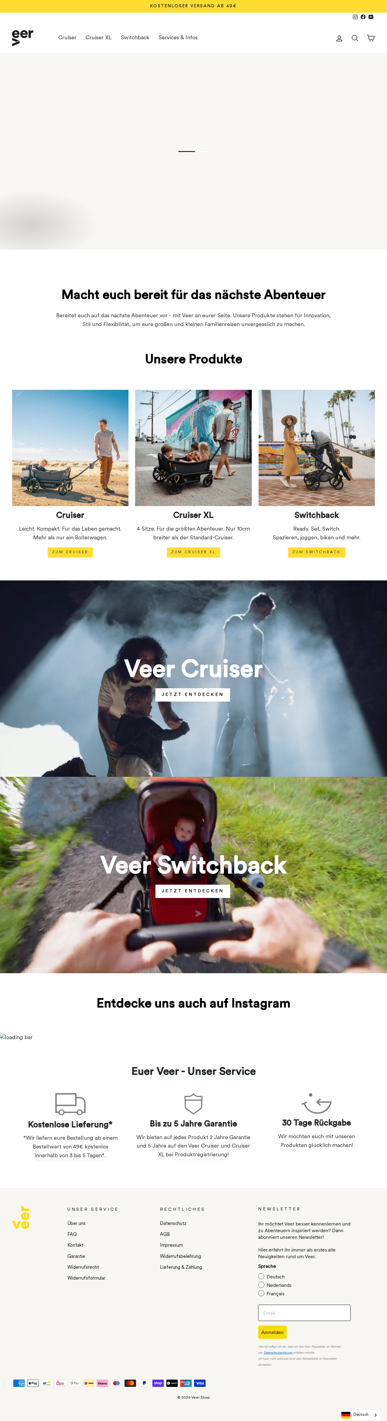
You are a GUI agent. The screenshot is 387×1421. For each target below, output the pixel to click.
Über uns (76, 1224)
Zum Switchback (316, 552)
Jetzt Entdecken (193, 891)
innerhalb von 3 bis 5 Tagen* (70, 1156)
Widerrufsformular (86, 1278)
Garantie (76, 1257)
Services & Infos (178, 38)
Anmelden (272, 1332)
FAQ (72, 1234)
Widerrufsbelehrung (180, 1257)
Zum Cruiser (70, 552)
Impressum (171, 1245)
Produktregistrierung (201, 1155)
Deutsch (361, 1415)
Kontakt (75, 1245)
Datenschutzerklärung (278, 1353)
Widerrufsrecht (83, 1267)
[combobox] (359, 1415)
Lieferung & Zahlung (181, 1267)
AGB (165, 1234)
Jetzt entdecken (193, 695)
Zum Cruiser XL (193, 552)
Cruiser (67, 38)
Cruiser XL (99, 38)
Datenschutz (173, 1224)
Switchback (135, 38)
